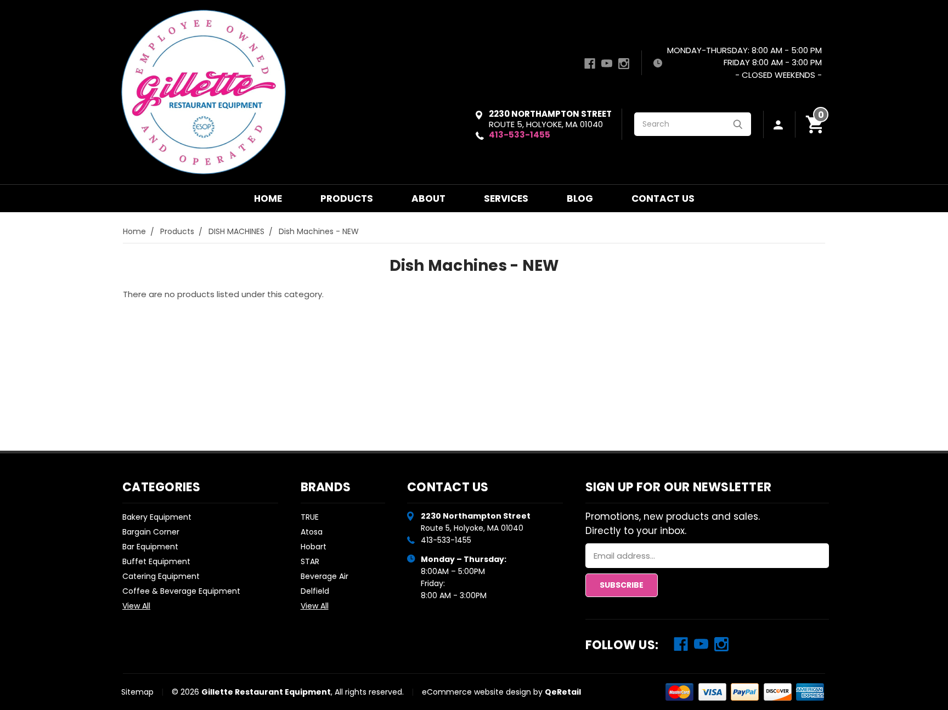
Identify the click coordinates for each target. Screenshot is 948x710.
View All (136, 605)
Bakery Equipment (156, 517)
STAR (310, 561)
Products (346, 198)
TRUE (310, 517)
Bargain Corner (150, 531)
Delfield (315, 591)
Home (268, 198)
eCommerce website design (476, 691)
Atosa (312, 531)
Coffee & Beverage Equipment (181, 591)
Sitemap (137, 691)
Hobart (313, 546)
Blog (580, 198)
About (428, 198)
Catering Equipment (161, 576)
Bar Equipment (150, 546)
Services (506, 198)
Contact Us (663, 198)
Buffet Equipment (156, 561)
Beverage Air (324, 576)
